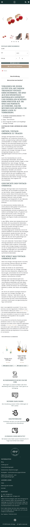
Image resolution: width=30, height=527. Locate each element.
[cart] (28, 2)
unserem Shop (9, 500)
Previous (3, 18)
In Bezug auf (4, 464)
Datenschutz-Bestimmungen (9, 470)
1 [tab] (12, 41)
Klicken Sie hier (11, 508)
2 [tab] (14, 41)
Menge (3, 58)
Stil (2, 53)
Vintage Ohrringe (12, 325)
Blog (2, 462)
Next (27, 18)
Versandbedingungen (7, 467)
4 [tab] (18, 41)
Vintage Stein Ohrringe (8, 359)
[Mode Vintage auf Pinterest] (15, 520)
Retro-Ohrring (24, 310)
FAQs (2, 483)
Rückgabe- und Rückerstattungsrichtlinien (13, 472)
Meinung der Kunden (7, 485)
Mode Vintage (11, 524)
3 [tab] (16, 41)
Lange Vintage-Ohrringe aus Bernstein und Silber (22, 358)
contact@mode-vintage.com (11, 496)
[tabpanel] (4, 36)
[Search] (25, 2)
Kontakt (3, 488)
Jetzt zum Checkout (16, 66)
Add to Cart (9, 365)
